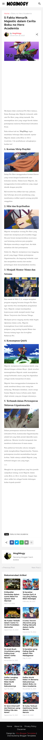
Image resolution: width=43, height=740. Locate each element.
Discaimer (21, 729)
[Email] (26, 542)
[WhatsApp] (21, 542)
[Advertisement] (21, 85)
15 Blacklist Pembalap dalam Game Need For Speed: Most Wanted (11, 596)
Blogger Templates (28, 736)
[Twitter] (17, 542)
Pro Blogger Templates (26, 733)
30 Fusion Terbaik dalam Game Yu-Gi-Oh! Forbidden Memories (12, 624)
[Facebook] (12, 542)
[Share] (37, 34)
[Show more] (31, 542)
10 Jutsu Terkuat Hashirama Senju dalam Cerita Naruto (30, 709)
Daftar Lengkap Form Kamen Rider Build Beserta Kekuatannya (11, 681)
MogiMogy (19, 553)
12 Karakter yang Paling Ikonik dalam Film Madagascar (30, 652)
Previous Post (9, 568)
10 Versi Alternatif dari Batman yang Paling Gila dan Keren (12, 709)
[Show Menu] (3, 4)
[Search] (40, 4)
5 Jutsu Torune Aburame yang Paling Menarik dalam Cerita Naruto (29, 625)
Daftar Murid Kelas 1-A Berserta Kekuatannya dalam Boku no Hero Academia (30, 681)
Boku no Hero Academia (21, 14)
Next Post (36, 568)
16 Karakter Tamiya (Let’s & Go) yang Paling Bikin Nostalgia (30, 595)
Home (6, 14)
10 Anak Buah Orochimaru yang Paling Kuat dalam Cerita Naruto (12, 653)
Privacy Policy (30, 726)
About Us (18, 726)
